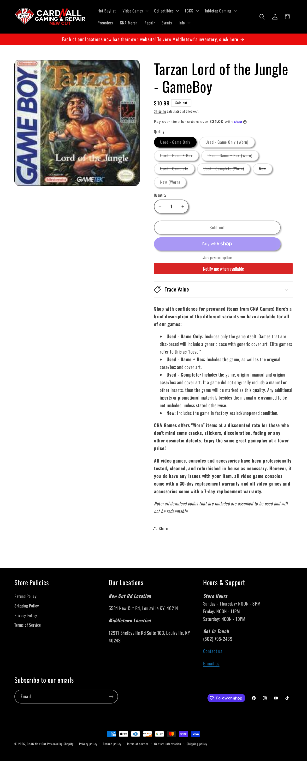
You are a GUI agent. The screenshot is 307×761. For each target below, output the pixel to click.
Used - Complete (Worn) (226, 169)
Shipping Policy (26, 606)
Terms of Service (27, 625)
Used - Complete (177, 169)
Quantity (160, 195)
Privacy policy (88, 743)
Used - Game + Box (179, 156)
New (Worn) (173, 183)
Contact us (212, 651)
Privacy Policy (25, 615)
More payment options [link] (217, 257)
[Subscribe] (111, 697)
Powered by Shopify (60, 743)
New (265, 169)
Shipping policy (197, 743)
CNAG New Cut (36, 743)
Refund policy (112, 743)
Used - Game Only (178, 143)
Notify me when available (223, 268)
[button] (135, 11)
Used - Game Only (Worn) (230, 143)
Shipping (160, 111)
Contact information (167, 743)
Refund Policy (25, 596)
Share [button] (163, 528)
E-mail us (211, 663)
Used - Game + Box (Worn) (233, 156)
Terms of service (138, 743)
